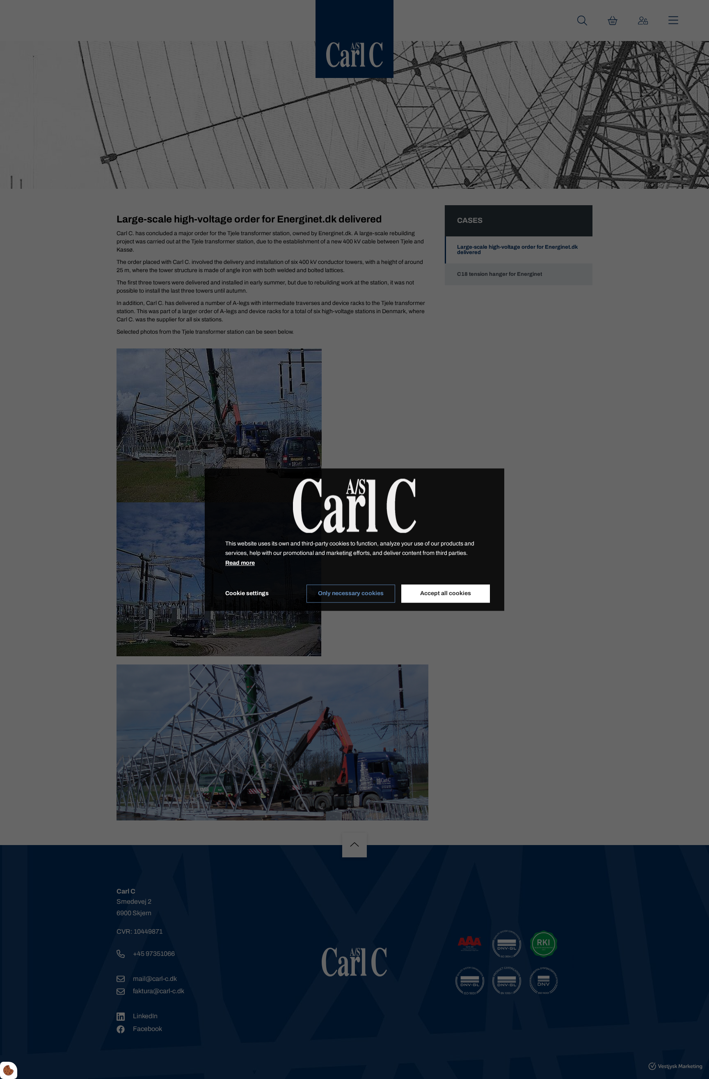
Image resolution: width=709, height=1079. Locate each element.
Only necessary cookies (351, 594)
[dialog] (354, 539)
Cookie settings (247, 593)
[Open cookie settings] (8, 1070)
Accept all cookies (445, 594)
